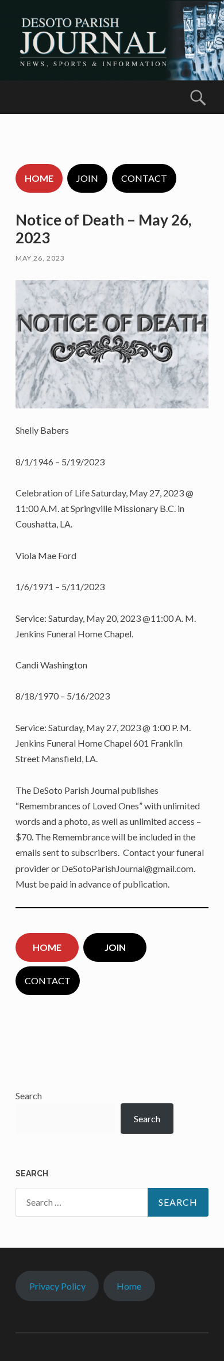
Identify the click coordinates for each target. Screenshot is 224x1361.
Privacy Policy (57, 1285)
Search (29, 1095)
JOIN (87, 178)
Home (129, 1285)
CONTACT (144, 178)
